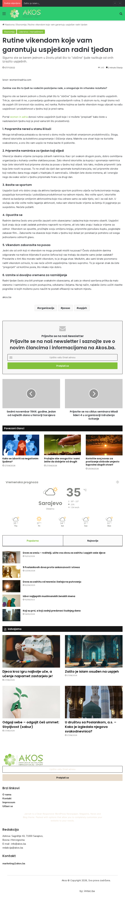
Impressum (8, 802)
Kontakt (6, 798)
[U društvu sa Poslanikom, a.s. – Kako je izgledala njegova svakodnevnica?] (94, 702)
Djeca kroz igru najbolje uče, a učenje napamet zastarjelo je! (27, 673)
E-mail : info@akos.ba (14, 843)
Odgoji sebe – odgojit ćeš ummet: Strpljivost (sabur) (30, 724)
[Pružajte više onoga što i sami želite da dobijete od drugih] (62, 445)
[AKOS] (25, 13)
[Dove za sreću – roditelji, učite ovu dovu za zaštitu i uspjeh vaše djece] (11, 557)
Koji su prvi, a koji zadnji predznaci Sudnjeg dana (52, 610)
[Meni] (4, 14)
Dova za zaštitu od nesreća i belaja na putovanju (52, 581)
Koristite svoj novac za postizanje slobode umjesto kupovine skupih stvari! (102, 461)
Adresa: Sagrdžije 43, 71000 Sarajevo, (22, 836)
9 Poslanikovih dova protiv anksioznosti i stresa (51, 567)
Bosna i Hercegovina (13, 839)
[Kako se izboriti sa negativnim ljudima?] (20, 445)
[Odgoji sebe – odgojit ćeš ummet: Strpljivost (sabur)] (31, 702)
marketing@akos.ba (13, 863)
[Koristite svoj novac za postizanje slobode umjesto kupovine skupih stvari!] (104, 445)
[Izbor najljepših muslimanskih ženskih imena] (11, 601)
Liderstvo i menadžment (31, 31)
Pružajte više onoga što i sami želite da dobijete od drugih (62, 460)
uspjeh (82, 308)
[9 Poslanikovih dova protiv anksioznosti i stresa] (11, 572)
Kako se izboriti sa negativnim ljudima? (20, 460)
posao (66, 308)
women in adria (19, 116)
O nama (6, 794)
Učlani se (7, 806)
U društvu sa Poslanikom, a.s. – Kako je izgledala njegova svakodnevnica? (90, 727)
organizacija (46, 308)
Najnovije (92, 540)
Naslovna (9, 24)
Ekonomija (21, 24)
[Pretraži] (121, 14)
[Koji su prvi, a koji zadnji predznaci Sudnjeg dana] (11, 615)
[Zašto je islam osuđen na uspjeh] (94, 651)
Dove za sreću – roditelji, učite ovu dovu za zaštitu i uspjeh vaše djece (64, 552)
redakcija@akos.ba (12, 847)
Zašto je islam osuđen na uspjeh (40, 3)
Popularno (33, 540)
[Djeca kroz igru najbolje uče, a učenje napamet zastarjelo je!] (31, 651)
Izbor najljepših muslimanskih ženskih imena (49, 596)
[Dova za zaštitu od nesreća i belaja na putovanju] (11, 586)
